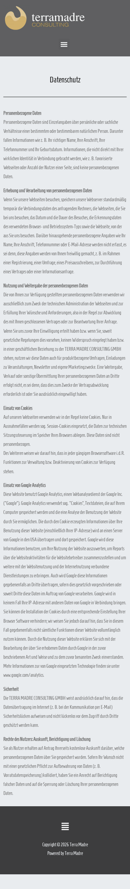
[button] (64, 44)
